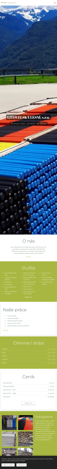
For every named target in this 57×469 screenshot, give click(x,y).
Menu (54, 2)
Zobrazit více (28, 297)
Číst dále (28, 256)
